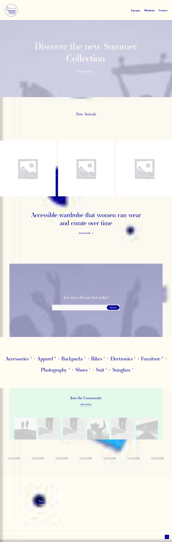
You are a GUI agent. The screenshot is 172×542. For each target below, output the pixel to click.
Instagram (112, 504)
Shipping (42, 504)
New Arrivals (79, 515)
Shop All (77, 501)
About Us (8, 501)
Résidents (149, 10)
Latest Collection (80, 518)
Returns (42, 508)
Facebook (111, 501)
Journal (7, 511)
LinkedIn (111, 515)
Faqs (40, 501)
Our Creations (10, 504)
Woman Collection (81, 504)
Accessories (78, 511)
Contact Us (43, 515)
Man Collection (80, 508)
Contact (163, 10)
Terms (41, 511)
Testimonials (9, 508)
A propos (135, 10)
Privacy (42, 518)
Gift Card (77, 522)
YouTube (111, 508)
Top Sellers (78, 525)
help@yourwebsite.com (152, 508)
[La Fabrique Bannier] (11, 10)
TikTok (110, 511)
